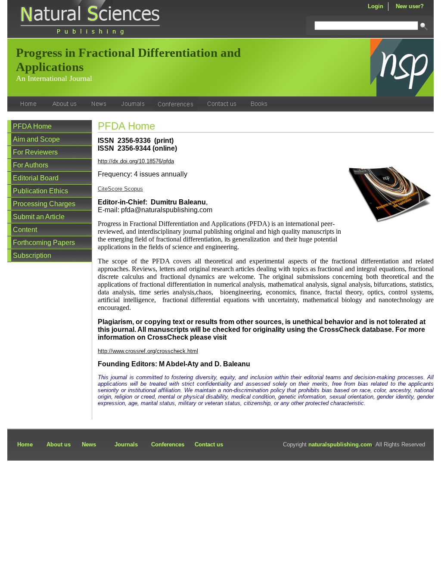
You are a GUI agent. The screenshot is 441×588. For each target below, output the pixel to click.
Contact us (209, 444)
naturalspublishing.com (340, 444)
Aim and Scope (36, 139)
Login (375, 6)
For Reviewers (35, 152)
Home (25, 444)
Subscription (32, 255)
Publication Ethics (40, 191)
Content (25, 229)
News (89, 444)
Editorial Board (36, 178)
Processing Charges (44, 203)
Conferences (167, 444)
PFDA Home (32, 126)
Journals (126, 444)
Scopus (133, 189)
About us (59, 444)
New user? (410, 6)
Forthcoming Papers (44, 242)
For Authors (30, 165)
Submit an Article (39, 216)
